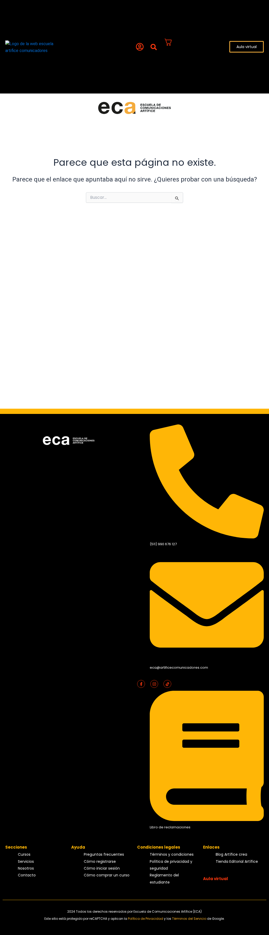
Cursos (31, 8)
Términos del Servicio (189, 918)
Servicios (33, 15)
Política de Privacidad (146, 918)
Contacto (34, 30)
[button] (154, 47)
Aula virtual (215, 878)
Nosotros (34, 23)
